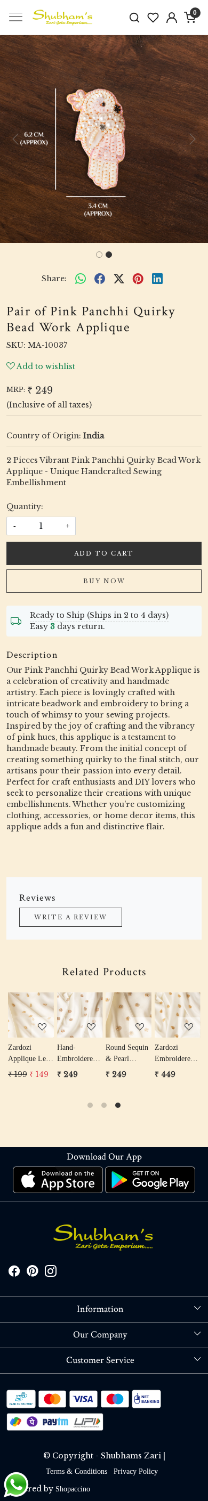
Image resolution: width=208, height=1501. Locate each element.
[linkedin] (157, 278)
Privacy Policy (136, 1471)
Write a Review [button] (70, 917)
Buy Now (104, 581)
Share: (54, 278)
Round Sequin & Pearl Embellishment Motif (128, 1053)
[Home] (63, 17)
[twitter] (119, 278)
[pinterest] (138, 278)
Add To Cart (104, 553)
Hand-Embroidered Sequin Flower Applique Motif (79, 1053)
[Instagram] (51, 1273)
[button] (15, 139)
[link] (134, 17)
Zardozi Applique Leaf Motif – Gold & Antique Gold (30, 1053)
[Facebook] (14, 1273)
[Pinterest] (33, 1273)
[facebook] (99, 278)
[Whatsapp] (80, 278)
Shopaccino (72, 1489)
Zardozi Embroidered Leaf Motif (174, 1053)
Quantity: (24, 506)
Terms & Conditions (76, 1471)
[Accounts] (171, 17)
